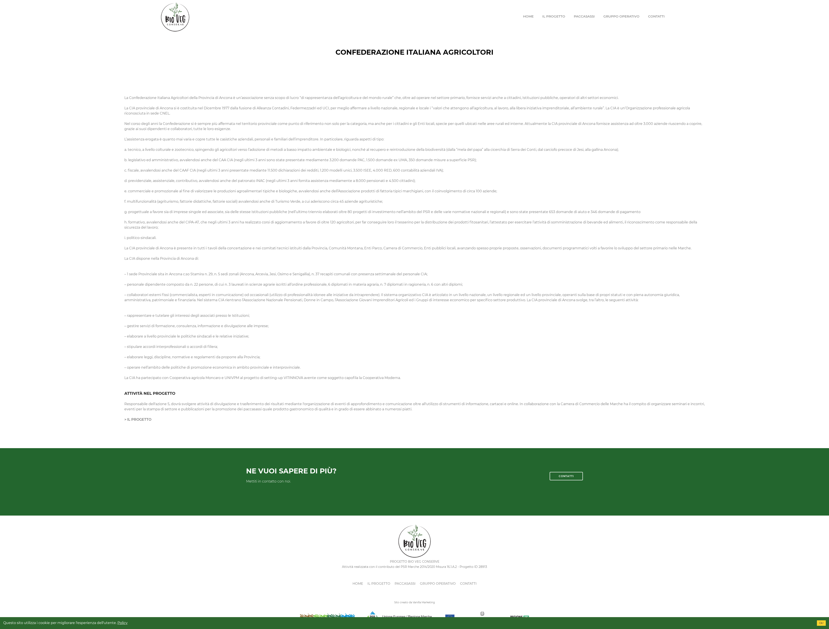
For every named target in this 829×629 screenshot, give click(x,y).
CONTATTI (656, 16)
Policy (122, 623)
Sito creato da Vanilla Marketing (414, 602)
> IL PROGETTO (137, 419)
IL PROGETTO (553, 16)
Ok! (821, 623)
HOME (528, 16)
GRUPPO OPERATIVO (621, 16)
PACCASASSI (584, 16)
